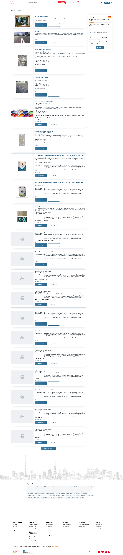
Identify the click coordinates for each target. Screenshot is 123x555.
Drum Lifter (84, 486)
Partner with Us (32, 536)
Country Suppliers (99, 528)
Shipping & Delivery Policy (18, 530)
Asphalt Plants (69, 493)
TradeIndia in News (33, 530)
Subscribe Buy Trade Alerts (68, 528)
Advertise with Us (49, 524)
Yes (92, 43)
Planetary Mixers (31, 495)
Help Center (15, 524)
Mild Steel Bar (30, 493)
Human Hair (30, 486)
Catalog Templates (49, 533)
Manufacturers (99, 524)
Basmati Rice (55, 486)
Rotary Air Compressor (63, 488)
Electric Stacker (91, 486)
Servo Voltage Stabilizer (46, 486)
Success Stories (32, 526)
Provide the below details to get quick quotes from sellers (100, 25)
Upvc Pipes (67, 497)
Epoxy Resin (88, 491)
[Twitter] (105, 551)
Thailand (25, 546)
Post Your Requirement (84, 524)
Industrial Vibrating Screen (39, 488)
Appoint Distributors (50, 535)
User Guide (15, 526)
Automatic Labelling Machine (50, 491)
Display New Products (67, 524)
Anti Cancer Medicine (66, 495)
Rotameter (49, 488)
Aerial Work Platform (69, 491)
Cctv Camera (52, 495)
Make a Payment (32, 538)
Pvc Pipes (53, 497)
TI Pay (47, 528)
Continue (99, 47)
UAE (38, 546)
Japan (14, 546)
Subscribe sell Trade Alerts (84, 528)
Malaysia (29, 546)
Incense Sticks (83, 495)
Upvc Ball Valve (75, 497)
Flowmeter (55, 488)
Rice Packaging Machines (86, 488)
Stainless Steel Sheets (39, 493)
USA (47, 546)
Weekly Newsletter (33, 540)
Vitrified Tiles (36, 497)
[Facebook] (99, 551)
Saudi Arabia (42, 546)
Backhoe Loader (63, 486)
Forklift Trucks (37, 486)
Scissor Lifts (30, 488)
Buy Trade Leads (66, 526)
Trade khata (48, 530)
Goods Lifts (30, 497)
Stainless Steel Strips (50, 493)
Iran (17, 6)
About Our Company (33, 524)
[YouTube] (109, 551)
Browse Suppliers (82, 526)
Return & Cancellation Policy (18, 528)
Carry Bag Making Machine (74, 486)
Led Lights (45, 495)
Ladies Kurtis (38, 495)
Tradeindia (13, 6)
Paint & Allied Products (23, 6)
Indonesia (34, 546)
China (17, 546)
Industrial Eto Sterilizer (74, 488)
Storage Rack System (79, 491)
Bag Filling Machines (60, 493)
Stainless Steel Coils (45, 497)
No (97, 43)
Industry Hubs (99, 526)
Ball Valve (58, 495)
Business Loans (49, 531)
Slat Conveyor (77, 493)
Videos (97, 531)
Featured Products (99, 530)
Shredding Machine (31, 491)
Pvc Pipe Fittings (60, 497)
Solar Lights (90, 495)
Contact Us (31, 534)
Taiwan (20, 546)
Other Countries (55, 546)
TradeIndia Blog (32, 528)
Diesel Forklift (60, 491)
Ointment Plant (84, 493)
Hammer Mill (39, 491)
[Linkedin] (102, 551)
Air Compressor (76, 495)
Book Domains (49, 526)
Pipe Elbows (82, 497)
